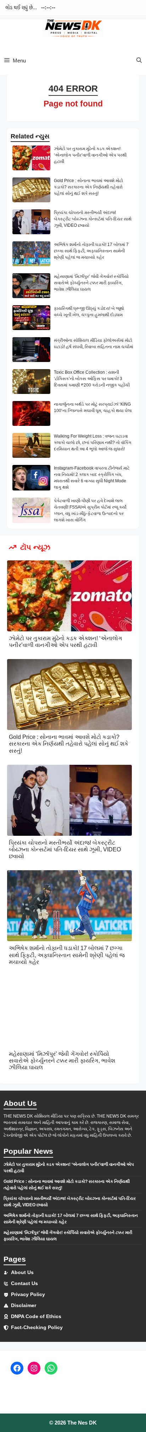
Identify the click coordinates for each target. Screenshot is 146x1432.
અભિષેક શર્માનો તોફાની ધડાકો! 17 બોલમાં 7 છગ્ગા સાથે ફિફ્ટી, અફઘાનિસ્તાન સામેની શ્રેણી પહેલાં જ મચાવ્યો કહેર (91, 251)
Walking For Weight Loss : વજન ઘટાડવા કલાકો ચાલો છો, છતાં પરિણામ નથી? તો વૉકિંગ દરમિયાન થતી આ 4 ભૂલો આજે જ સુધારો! (92, 442)
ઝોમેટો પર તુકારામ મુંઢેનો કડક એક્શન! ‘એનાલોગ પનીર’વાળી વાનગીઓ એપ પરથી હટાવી (90, 155)
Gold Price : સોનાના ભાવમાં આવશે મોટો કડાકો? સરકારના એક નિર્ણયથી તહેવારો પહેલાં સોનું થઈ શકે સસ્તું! (88, 187)
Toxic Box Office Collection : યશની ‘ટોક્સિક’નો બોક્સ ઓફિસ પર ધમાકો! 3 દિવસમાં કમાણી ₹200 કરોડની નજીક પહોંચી (92, 379)
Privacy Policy (28, 1294)
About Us (22, 1272)
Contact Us (24, 1283)
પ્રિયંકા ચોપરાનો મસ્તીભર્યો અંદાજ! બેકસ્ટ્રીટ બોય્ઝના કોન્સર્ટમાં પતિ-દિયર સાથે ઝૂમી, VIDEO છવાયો (92, 219)
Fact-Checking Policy (37, 1327)
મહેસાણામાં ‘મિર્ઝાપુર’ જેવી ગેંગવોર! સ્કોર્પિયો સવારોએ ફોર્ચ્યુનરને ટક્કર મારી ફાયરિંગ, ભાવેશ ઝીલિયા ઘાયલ (91, 283)
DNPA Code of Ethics (36, 1316)
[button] (139, 60)
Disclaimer (23, 1305)
